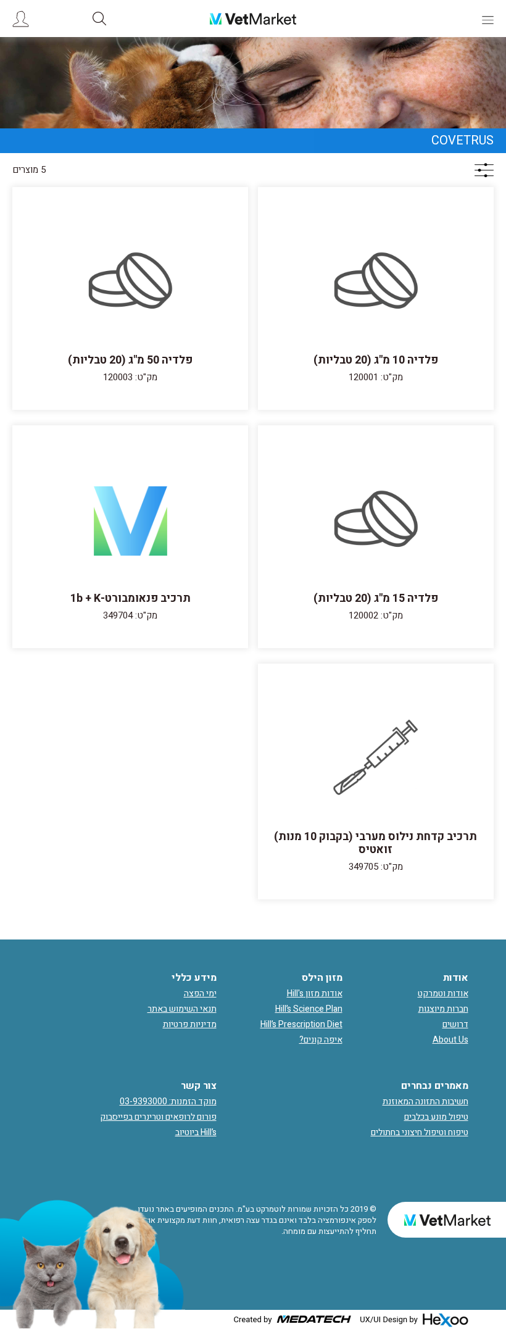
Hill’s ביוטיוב (196, 1132)
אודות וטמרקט (443, 993)
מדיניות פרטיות (190, 1024)
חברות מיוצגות (443, 1008)
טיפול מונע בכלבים (436, 1116)
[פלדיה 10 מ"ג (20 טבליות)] (375, 282)
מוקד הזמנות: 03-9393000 (168, 1101)
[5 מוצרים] (484, 173)
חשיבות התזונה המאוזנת (425, 1101)
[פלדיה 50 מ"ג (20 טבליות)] (130, 282)
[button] (99, 18)
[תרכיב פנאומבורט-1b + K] (130, 521)
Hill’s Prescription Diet (301, 1024)
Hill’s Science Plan (308, 1008)
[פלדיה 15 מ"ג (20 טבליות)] (375, 521)
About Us (450, 1039)
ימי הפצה (200, 993)
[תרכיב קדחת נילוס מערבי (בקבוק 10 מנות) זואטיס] (375, 759)
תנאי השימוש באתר (182, 1008)
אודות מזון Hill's (314, 993)
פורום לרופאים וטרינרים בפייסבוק (158, 1116)
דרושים (455, 1024)
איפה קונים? (320, 1039)
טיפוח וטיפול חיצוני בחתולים (419, 1132)
